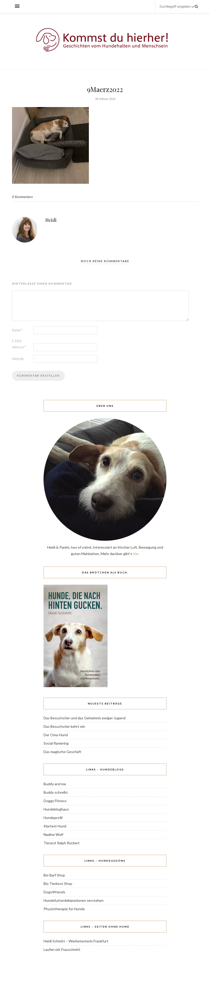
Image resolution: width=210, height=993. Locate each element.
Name (17, 330)
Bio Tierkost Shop (58, 883)
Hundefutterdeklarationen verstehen (73, 900)
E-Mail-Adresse (19, 344)
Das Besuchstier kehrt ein (64, 726)
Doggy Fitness (55, 801)
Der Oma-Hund (56, 735)
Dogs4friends (54, 892)
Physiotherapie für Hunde (64, 909)
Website (18, 359)
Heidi (51, 220)
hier (136, 553)
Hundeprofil (53, 817)
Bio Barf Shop (54, 875)
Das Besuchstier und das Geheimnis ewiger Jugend (84, 718)
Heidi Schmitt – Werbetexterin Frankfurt (76, 941)
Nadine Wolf (53, 834)
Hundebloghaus (56, 809)
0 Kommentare (22, 197)
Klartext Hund (55, 826)
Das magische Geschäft (62, 751)
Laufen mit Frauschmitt (62, 949)
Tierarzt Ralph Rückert (62, 843)
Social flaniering (56, 743)
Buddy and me (55, 784)
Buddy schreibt (56, 792)
